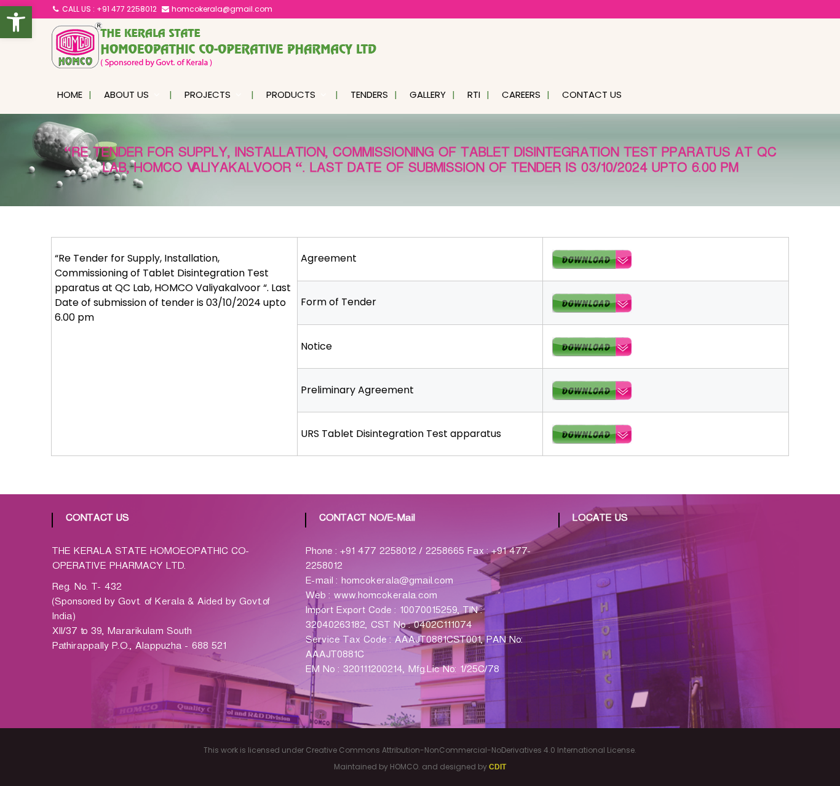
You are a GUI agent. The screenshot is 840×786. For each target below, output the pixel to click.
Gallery (428, 94)
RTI (473, 94)
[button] (16, 22)
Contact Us (592, 94)
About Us (126, 94)
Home (69, 94)
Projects (207, 94)
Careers (521, 94)
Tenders (369, 94)
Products (290, 94)
